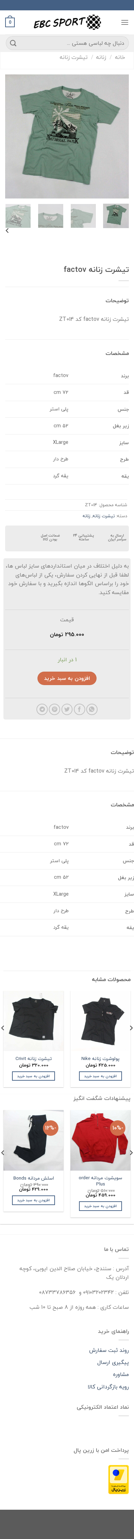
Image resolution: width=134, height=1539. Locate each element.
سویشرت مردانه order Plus (100, 1181)
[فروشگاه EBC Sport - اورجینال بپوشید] (67, 22)
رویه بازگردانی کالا (108, 1387)
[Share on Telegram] (42, 709)
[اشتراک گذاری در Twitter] (67, 709)
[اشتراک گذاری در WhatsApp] (92, 709)
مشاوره (121, 1374)
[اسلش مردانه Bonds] (33, 1140)
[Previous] (118, 136)
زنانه (101, 57)
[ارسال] (13, 43)
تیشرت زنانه (74, 57)
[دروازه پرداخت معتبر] (118, 1479)
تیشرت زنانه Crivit (33, 1059)
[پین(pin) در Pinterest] (54, 709)
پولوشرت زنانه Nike (100, 1059)
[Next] (11, 136)
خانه (120, 57)
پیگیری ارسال (113, 1362)
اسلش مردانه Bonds (33, 1178)
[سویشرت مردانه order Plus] (100, 1140)
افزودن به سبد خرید (67, 678)
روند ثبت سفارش (109, 1350)
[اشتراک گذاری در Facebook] (79, 709)
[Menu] (125, 22)
